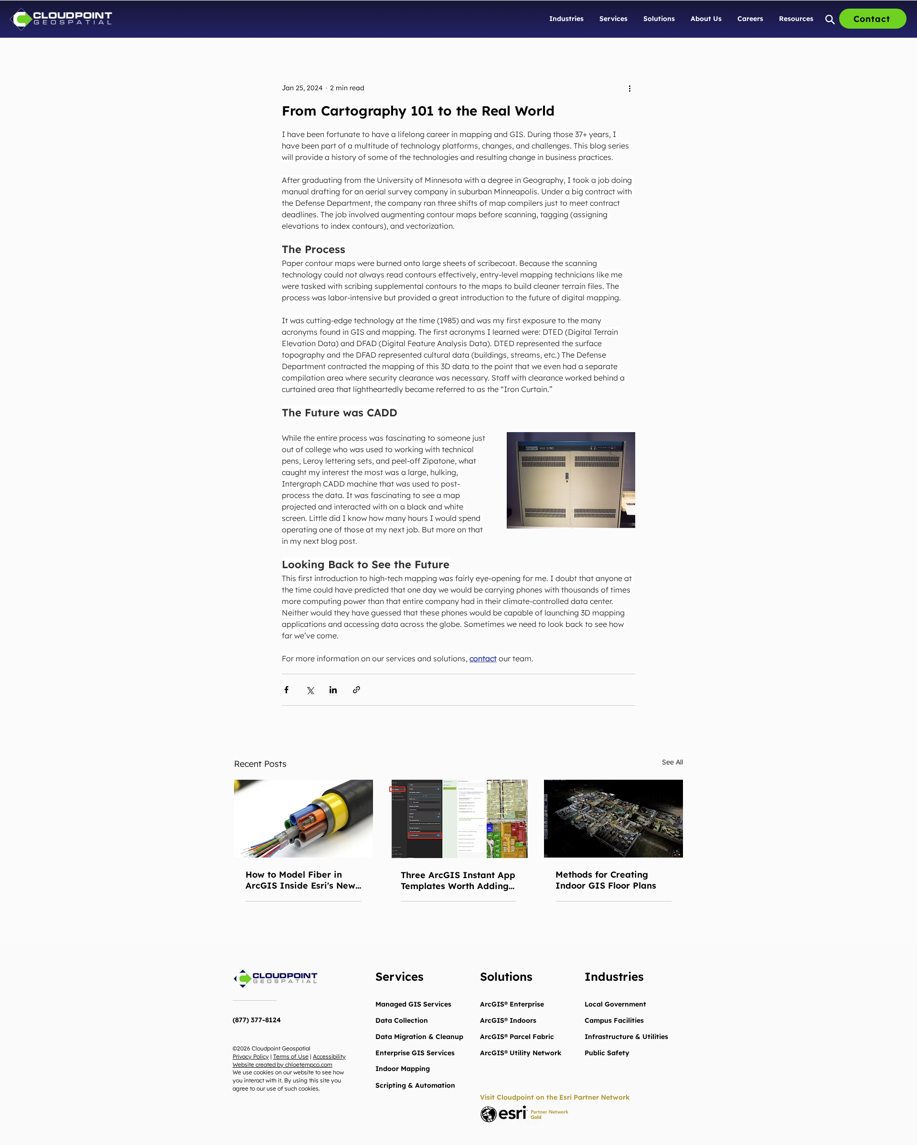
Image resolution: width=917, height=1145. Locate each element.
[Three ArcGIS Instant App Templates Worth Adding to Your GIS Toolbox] (458, 819)
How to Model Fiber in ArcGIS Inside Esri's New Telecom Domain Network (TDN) (301, 880)
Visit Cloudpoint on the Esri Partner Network (555, 1097)
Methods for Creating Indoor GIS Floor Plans (605, 880)
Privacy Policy (251, 1056)
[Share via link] (356, 689)
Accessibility (329, 1056)
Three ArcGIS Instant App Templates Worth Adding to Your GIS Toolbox (458, 880)
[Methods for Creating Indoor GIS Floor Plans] (613, 819)
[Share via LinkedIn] (333, 689)
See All (672, 762)
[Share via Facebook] (286, 689)
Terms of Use (291, 1056)
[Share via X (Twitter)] (309, 689)
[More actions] (629, 88)
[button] (567, 19)
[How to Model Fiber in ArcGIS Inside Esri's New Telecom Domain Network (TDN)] (303, 819)
